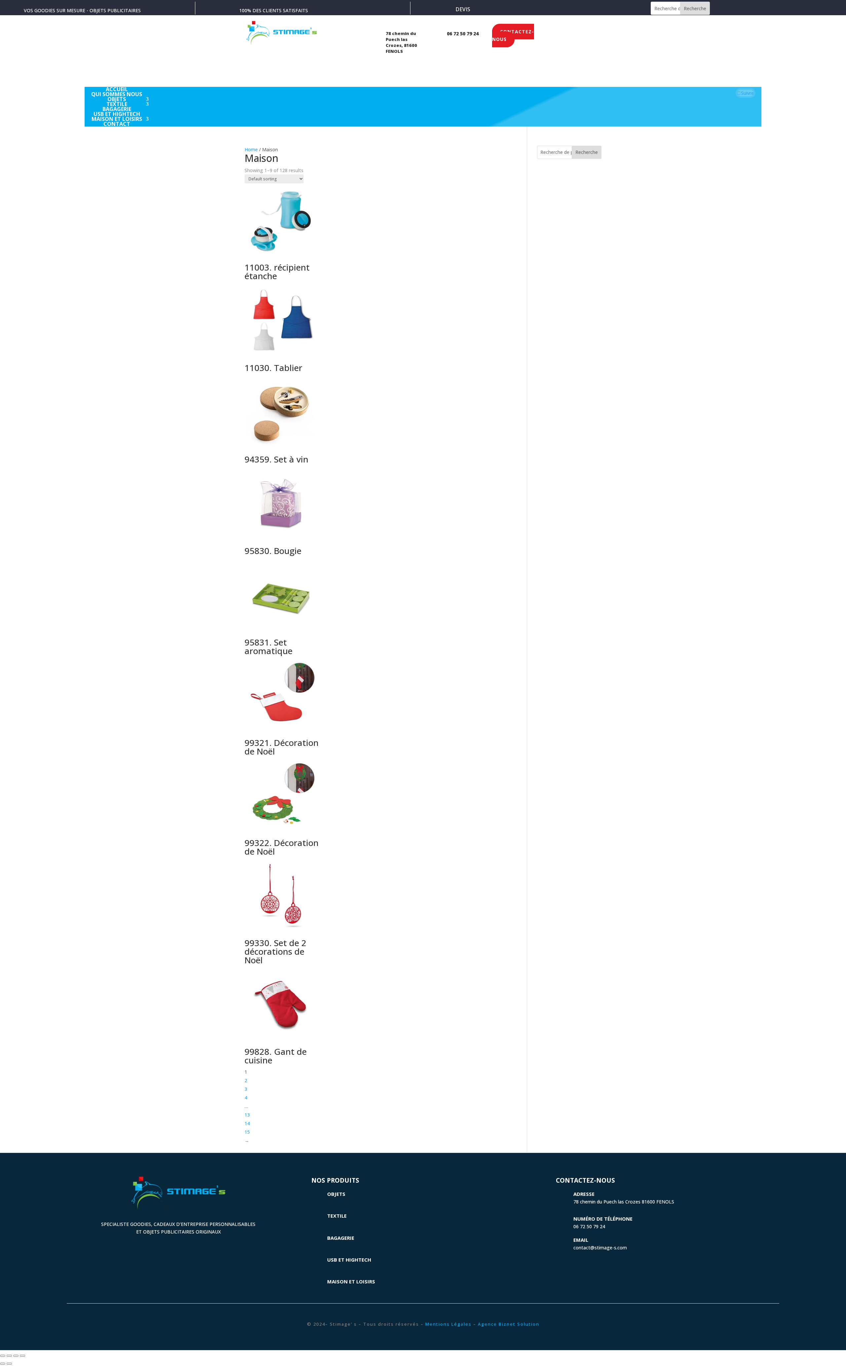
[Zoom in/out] (22, 1356)
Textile (337, 1215)
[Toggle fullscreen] (16, 1356)
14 (247, 1123)
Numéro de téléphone (603, 1218)
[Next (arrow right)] (9, 1364)
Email (580, 1240)
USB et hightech (349, 1259)
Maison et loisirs (351, 1281)
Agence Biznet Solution (508, 1324)
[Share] (9, 1356)
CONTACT (116, 124)
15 (247, 1132)
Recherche (695, 8)
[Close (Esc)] (2, 1356)
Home (251, 149)
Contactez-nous (513, 35)
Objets (336, 1194)
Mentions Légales (448, 1324)
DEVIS (462, 9)
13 (247, 1115)
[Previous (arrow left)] (2, 1364)
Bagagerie (340, 1238)
